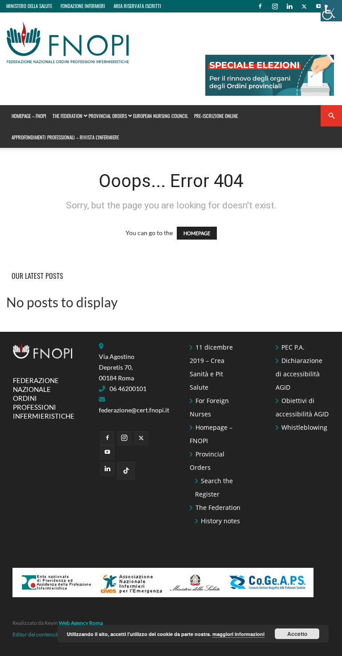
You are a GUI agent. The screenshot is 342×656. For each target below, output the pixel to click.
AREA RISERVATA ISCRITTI (137, 5)
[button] (331, 116)
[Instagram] (274, 6)
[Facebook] (260, 6)
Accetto (297, 634)
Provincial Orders (108, 115)
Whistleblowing (304, 427)
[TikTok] (126, 471)
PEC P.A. (293, 347)
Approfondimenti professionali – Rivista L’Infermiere (65, 137)
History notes (220, 521)
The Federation (67, 115)
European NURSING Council (160, 115)
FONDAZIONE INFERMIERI (83, 5)
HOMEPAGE (196, 233)
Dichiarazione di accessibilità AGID (299, 373)
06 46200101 (128, 388)
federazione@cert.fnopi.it (134, 410)
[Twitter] (304, 6)
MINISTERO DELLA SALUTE (29, 5)
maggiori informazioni (238, 634)
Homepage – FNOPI (29, 115)
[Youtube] (319, 6)
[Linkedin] (289, 6)
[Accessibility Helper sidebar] (331, 10)
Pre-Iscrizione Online (216, 115)
